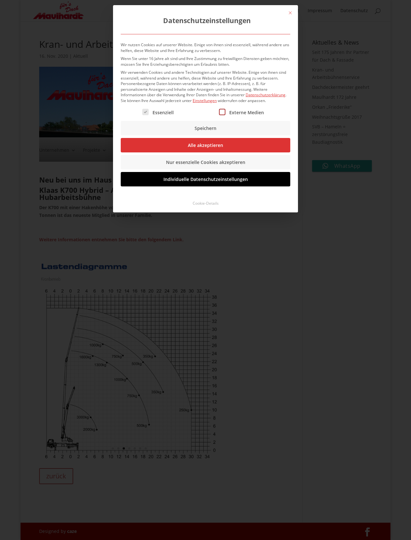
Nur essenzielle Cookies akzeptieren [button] (205, 162)
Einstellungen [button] (205, 100)
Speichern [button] (205, 128)
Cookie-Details (206, 203)
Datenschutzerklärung (265, 95)
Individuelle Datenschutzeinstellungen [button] (205, 179)
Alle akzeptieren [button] (205, 145)
